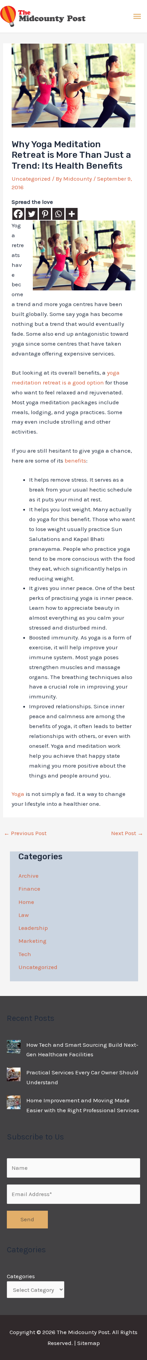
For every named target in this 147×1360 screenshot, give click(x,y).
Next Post (127, 833)
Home (26, 901)
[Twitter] (32, 214)
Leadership (33, 927)
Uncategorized (31, 178)
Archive (28, 875)
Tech (24, 954)
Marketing (32, 940)
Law (23, 914)
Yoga (18, 793)
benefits (75, 460)
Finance (29, 888)
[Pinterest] (45, 214)
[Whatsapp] (58, 214)
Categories (21, 1276)
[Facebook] (18, 214)
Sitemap (88, 1343)
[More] (72, 214)
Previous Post (25, 833)
